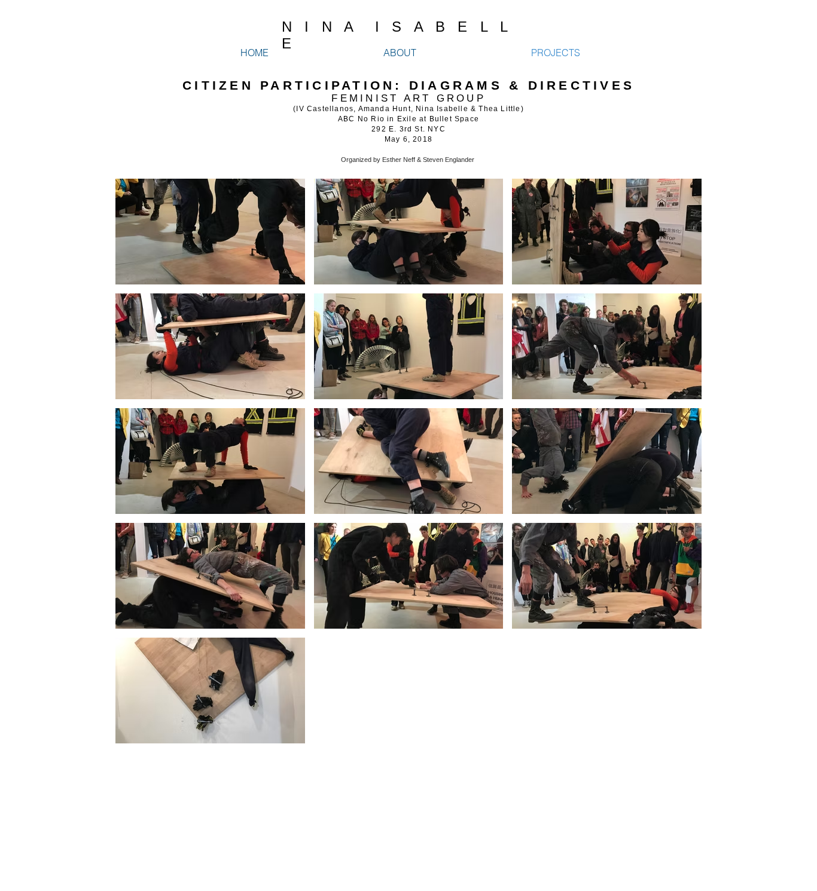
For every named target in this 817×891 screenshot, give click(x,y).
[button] (210, 231)
